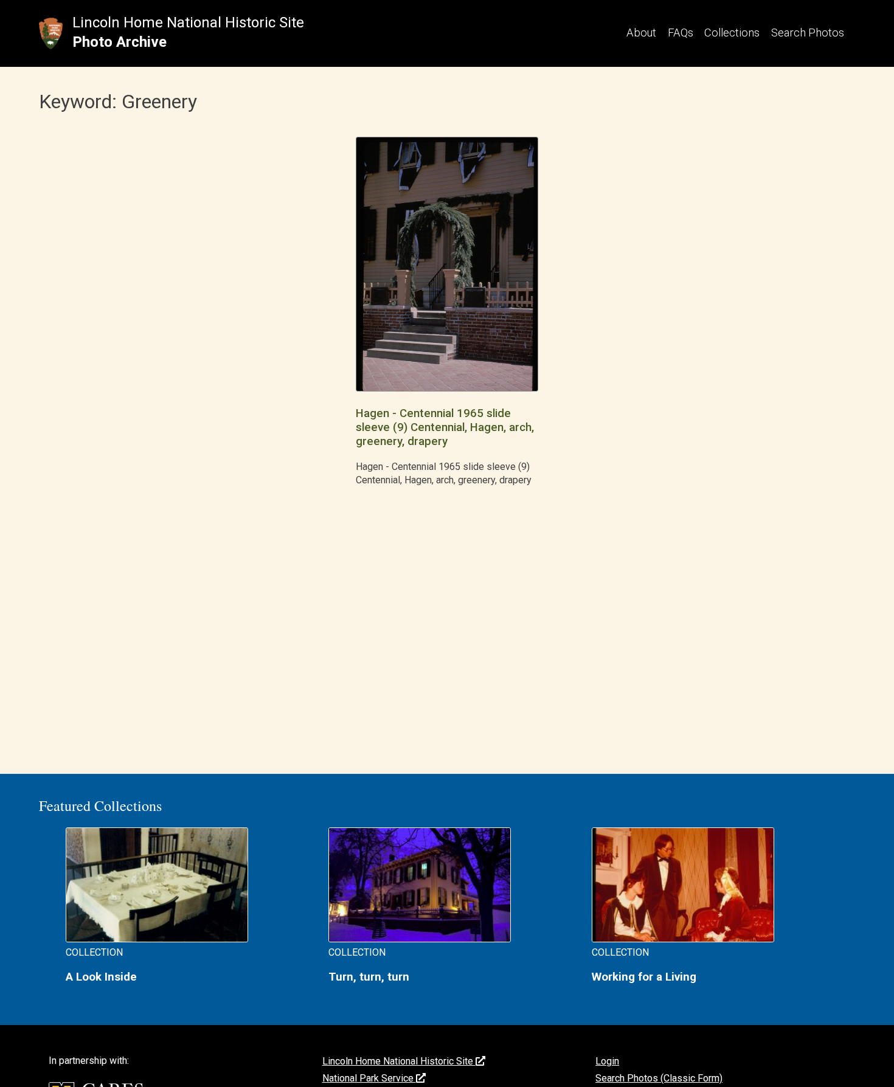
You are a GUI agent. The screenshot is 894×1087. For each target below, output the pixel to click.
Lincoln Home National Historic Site (188, 22)
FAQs (680, 32)
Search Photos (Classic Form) (658, 1078)
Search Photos (807, 32)
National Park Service (369, 1078)
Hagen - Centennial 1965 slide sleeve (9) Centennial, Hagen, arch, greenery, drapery (445, 428)
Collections (732, 32)
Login (607, 1061)
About (641, 32)
